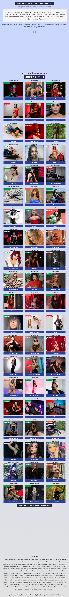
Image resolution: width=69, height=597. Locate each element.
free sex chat (56, 162)
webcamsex (34, 247)
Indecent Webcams (37, 14)
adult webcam (13, 247)
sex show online (34, 332)
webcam (13, 162)
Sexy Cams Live (49, 14)
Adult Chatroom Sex (11, 14)
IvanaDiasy (55, 441)
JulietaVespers (13, 377)
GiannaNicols (35, 441)
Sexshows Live (14, 17)
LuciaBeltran (55, 144)
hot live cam (55, 438)
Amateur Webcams (39, 19)
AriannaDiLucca (13, 80)
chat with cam (13, 205)
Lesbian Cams (35, 25)
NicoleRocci (55, 462)
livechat (13, 480)
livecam (55, 205)
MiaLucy (55, 399)
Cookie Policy (29, 595)
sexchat (34, 226)
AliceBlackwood (13, 293)
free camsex (34, 480)
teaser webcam (13, 417)
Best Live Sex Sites (52, 17)
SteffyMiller (13, 483)
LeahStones (13, 229)
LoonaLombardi (13, 271)
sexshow (13, 141)
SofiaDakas (13, 123)
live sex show (13, 226)
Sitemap (7, 595)
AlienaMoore (55, 187)
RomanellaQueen (13, 335)
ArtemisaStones (34, 123)
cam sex (13, 183)
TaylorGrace (13, 399)
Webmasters (60, 595)
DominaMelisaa (55, 123)
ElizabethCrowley (13, 462)
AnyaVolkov (34, 208)
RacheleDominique (13, 187)
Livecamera (18, 12)
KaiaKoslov (13, 441)
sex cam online (34, 183)
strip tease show (56, 183)
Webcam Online (24, 14)
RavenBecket (34, 356)
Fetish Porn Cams (24, 25)
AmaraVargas (34, 80)
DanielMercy (34, 187)
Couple (15, 25)
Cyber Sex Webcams (38, 17)
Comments (42, 73)
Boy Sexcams (28, 27)
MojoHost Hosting (40, 595)
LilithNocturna (55, 420)
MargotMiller (34, 293)
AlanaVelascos (13, 144)
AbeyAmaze (55, 271)
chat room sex (34, 353)
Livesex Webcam (57, 12)
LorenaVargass (13, 102)
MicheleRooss (55, 335)
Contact (13, 595)
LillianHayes (34, 271)
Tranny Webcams (60, 25)
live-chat (34, 290)
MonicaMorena (34, 229)
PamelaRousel (55, 356)
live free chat (56, 417)
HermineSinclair (34, 399)
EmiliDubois (34, 420)
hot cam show (55, 374)
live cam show (13, 268)
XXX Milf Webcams (48, 25)
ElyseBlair (56, 102)
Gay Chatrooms (39, 27)
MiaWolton (13, 356)
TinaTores (13, 165)
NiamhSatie (55, 208)
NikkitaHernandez (13, 420)
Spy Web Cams (28, 12)
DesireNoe (56, 314)
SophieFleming (34, 165)
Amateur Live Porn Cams (42, 12)
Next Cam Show (29, 73)
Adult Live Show (25, 17)
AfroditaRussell (13, 208)
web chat (55, 459)
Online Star (9, 12)
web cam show (34, 311)
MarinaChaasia (55, 250)
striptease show (34, 502)
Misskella (55, 377)
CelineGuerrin (34, 462)
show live (34, 162)
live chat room (13, 353)
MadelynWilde (55, 165)
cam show (34, 417)
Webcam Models (50, 595)
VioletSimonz (56, 229)
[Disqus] (34, 530)
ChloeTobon (34, 335)
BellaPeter (34, 144)
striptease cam (55, 290)
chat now (55, 332)
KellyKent (55, 293)
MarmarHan (13, 314)
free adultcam (34, 99)
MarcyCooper (56, 80)
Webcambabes (7, 25)
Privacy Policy (21, 595)
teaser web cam (34, 141)
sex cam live (55, 268)
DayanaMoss (56, 483)
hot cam (13, 332)
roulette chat (56, 99)
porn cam (55, 141)
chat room (13, 99)
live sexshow (56, 120)
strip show (55, 247)
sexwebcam (34, 459)
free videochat (13, 120)
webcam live (55, 502)
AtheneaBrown (34, 102)
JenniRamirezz (34, 250)
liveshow (34, 205)
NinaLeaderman (34, 483)
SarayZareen (34, 377)
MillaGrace (13, 250)
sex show (34, 120)
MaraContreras (34, 314)
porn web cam (13, 290)
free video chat (34, 396)
